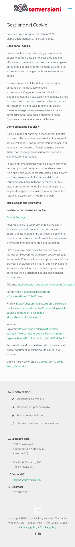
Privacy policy (29, 527)
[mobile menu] (70, 7)
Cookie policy (48, 527)
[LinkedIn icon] (39, 533)
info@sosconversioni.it (27, 479)
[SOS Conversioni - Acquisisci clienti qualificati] (37, 7)
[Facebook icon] (35, 533)
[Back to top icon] (37, 510)
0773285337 (20, 492)
